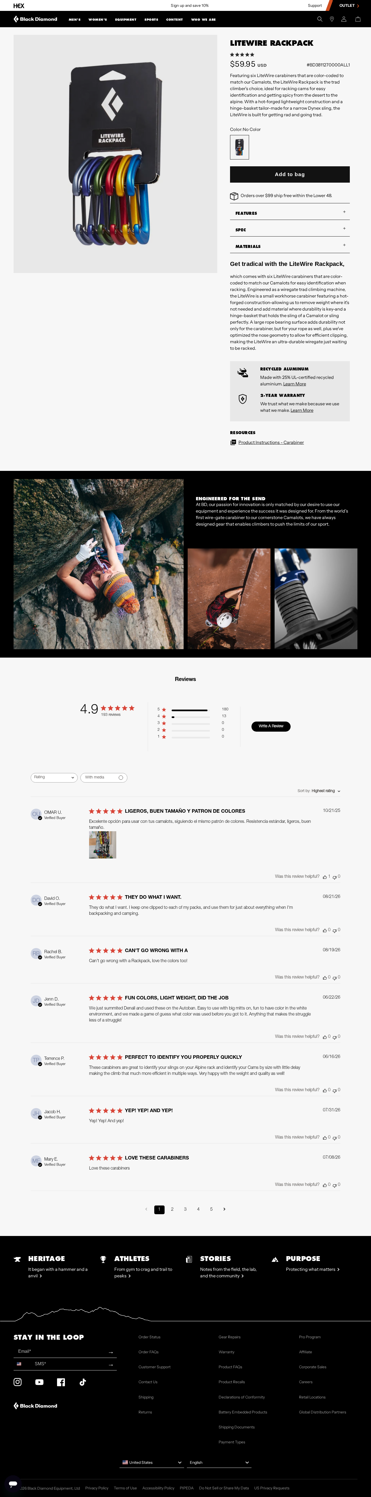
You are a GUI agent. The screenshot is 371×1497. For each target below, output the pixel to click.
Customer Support (155, 1366)
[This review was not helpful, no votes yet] (335, 877)
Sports (151, 20)
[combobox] (54, 778)
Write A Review (271, 726)
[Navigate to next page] (224, 1209)
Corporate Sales (312, 1366)
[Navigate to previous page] (146, 1209)
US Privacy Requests (272, 1488)
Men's (75, 20)
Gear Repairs (230, 1337)
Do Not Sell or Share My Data (224, 1488)
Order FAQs (149, 1351)
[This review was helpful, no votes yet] (325, 930)
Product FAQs (230, 1366)
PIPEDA (187, 1488)
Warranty (226, 1351)
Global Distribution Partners (322, 1412)
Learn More (294, 383)
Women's (98, 20)
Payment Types (232, 1442)
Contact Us (148, 1381)
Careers (306, 1381)
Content (174, 20)
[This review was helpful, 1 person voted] (325, 877)
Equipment (126, 20)
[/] (35, 19)
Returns (145, 1412)
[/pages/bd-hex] (19, 5)
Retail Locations (312, 1397)
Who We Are (203, 20)
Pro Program (310, 1337)
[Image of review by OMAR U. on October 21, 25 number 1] (102, 844)
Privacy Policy (96, 1488)
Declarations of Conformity (242, 1397)
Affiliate (305, 1351)
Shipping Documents (237, 1427)
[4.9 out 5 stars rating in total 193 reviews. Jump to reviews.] (243, 55)
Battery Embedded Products (243, 1412)
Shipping (146, 1397)
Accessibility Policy (158, 1488)
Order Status (150, 1337)
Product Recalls (232, 1381)
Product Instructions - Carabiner (271, 442)
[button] (75, 19)
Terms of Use (125, 1488)
